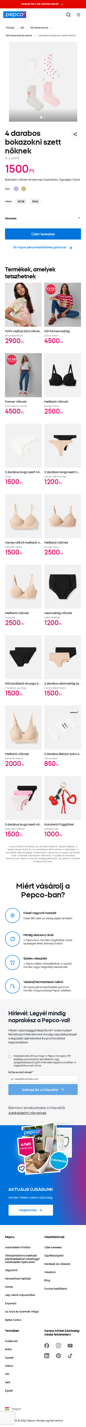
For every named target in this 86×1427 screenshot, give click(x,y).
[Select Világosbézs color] (23, 188)
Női (22, 27)
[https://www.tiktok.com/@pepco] (71, 1355)
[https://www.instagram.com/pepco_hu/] (59, 1345)
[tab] (41, 117)
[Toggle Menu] (78, 14)
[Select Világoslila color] (16, 188)
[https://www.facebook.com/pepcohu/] (47, 1345)
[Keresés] (68, 14)
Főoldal (10, 27)
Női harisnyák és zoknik (19, 35)
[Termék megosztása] (75, 134)
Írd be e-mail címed (20, 1072)
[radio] (21, 201)
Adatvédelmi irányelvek (27, 1112)
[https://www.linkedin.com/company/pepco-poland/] (47, 1355)
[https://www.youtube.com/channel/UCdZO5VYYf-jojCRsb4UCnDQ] (71, 1345)
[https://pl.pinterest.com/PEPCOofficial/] (59, 1355)
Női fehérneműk (39, 27)
